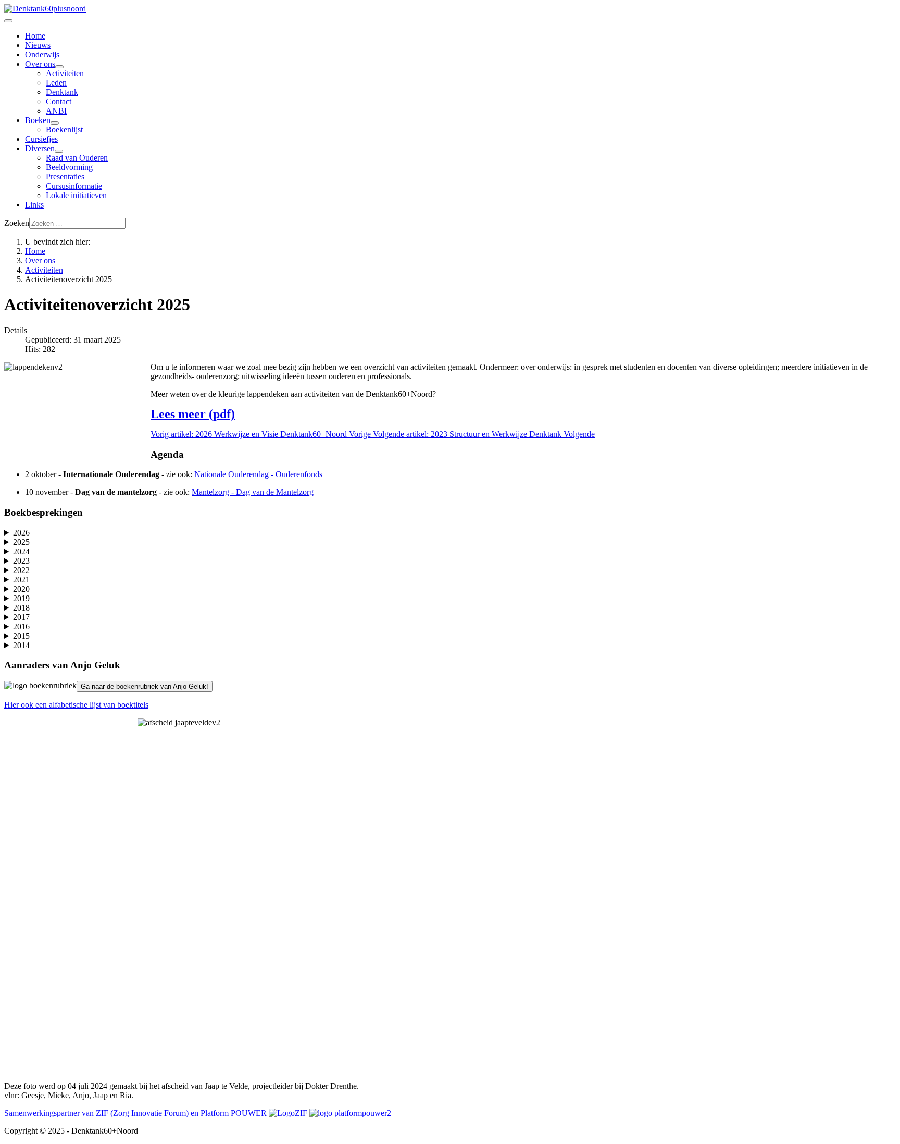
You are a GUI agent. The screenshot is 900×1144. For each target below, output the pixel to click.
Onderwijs (42, 54)
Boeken (38, 120)
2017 (21, 617)
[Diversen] (59, 151)
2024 (21, 551)
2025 (21, 542)
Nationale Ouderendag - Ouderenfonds (258, 474)
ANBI (56, 110)
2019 (21, 598)
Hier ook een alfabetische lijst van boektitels (76, 704)
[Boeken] (55, 123)
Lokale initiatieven (76, 195)
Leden (56, 82)
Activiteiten (65, 73)
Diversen (40, 148)
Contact (58, 101)
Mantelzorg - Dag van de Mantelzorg (253, 492)
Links (34, 204)
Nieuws (38, 45)
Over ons (40, 63)
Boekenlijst (64, 129)
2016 (21, 626)
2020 (21, 589)
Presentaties (65, 176)
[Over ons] (59, 66)
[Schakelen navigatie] (8, 20)
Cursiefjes (41, 139)
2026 (21, 532)
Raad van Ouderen (77, 157)
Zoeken (16, 222)
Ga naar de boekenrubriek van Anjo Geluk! (144, 686)
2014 (21, 645)
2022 (21, 570)
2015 (21, 635)
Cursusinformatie (74, 185)
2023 (21, 560)
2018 (21, 607)
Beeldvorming (69, 167)
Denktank (62, 92)
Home (35, 35)
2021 (21, 579)
